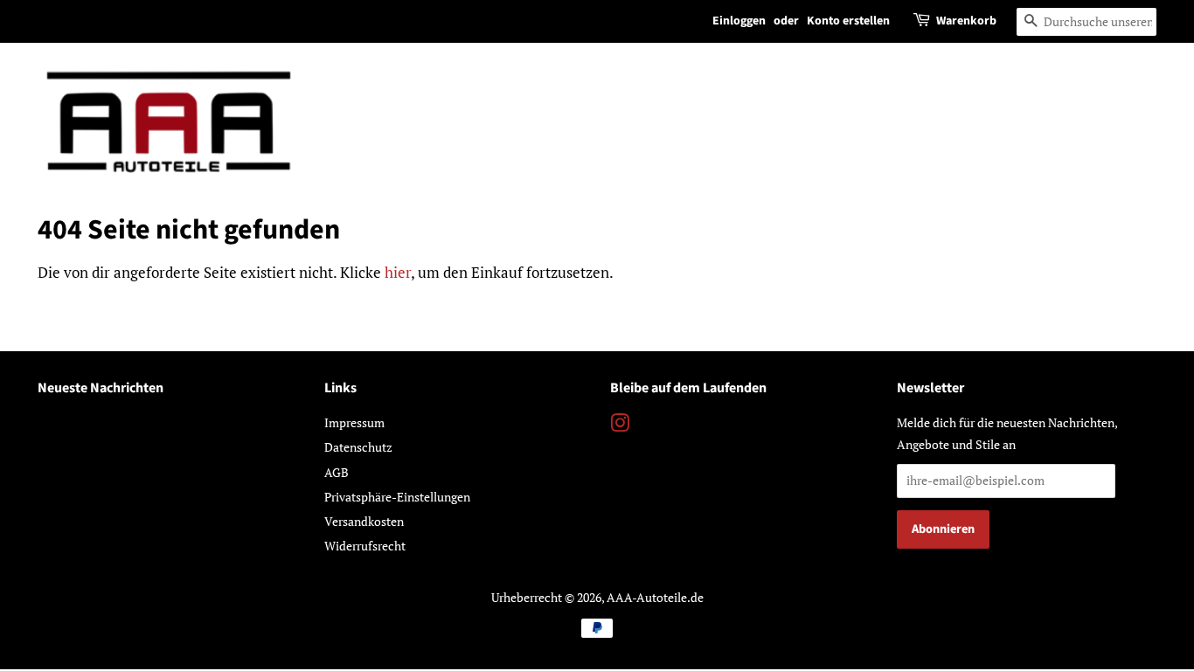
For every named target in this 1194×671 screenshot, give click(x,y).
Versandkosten (364, 521)
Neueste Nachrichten (100, 388)
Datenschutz (358, 447)
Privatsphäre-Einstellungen (397, 496)
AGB (336, 472)
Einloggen (739, 21)
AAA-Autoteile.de (655, 597)
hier (398, 272)
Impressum (354, 422)
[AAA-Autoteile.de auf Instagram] (619, 426)
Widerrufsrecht (365, 545)
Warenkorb (966, 21)
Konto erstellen (848, 21)
